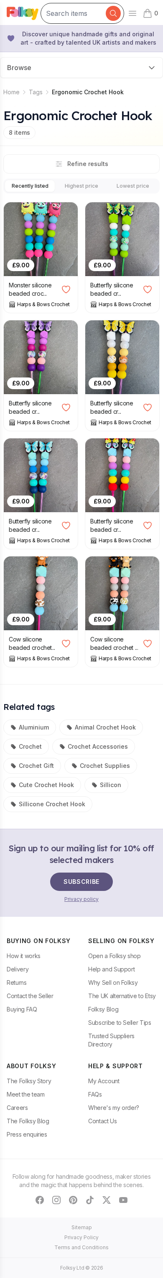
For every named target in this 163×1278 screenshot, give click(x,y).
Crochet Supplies (105, 765)
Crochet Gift (36, 765)
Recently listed (30, 186)
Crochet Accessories (98, 746)
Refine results (87, 163)
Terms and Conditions (81, 1247)
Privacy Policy (81, 1237)
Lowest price (133, 186)
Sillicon (110, 784)
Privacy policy (81, 899)
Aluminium (34, 727)
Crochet (30, 746)
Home (11, 92)
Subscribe (81, 881)
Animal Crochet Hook (105, 727)
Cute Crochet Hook (46, 784)
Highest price (81, 186)
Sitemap (81, 1227)
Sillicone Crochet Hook (52, 804)
